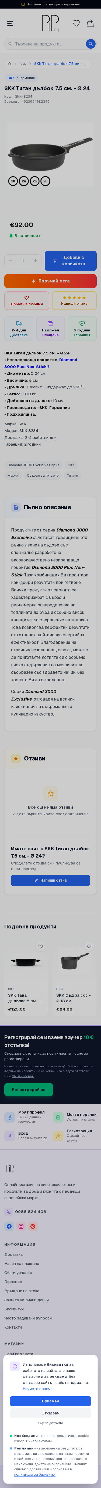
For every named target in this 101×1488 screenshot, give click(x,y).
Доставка (13, 1254)
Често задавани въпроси (28, 1318)
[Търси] (91, 44)
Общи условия (23, 1076)
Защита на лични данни (26, 1299)
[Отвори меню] (10, 23)
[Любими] (76, 23)
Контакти (13, 1327)
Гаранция (13, 1281)
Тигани (72, 475)
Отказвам (50, 1413)
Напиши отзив (53, 880)
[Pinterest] (33, 1226)
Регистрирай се (29, 1089)
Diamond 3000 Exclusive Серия (33, 465)
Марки (13, 475)
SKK (21, 78)
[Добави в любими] (41, 946)
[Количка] (90, 23)
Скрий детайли (50, 1423)
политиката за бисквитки (34, 1474)
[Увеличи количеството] (35, 260)
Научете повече (38, 1388)
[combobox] (50, 44)
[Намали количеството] (10, 260)
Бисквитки (14, 1308)
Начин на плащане (21, 1263)
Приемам (50, 1401)
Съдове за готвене (42, 475)
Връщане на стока (21, 1290)
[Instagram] (21, 1226)
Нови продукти (18, 1353)
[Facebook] (9, 1226)
